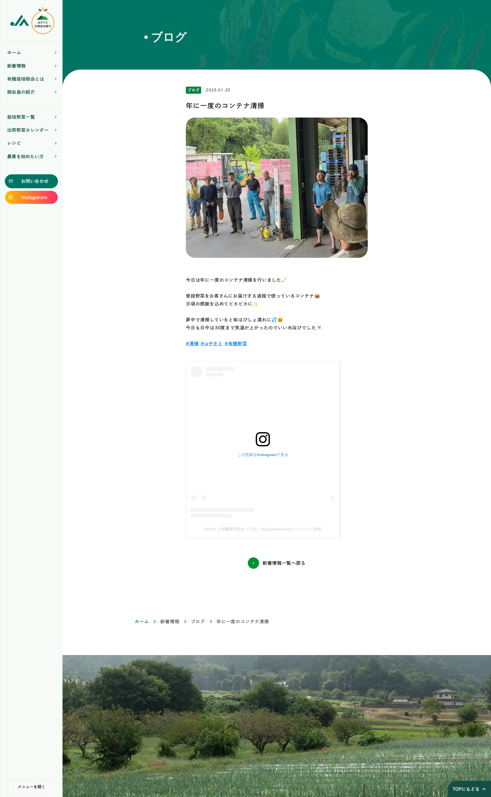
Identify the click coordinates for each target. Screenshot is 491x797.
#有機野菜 (236, 343)
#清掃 (192, 343)
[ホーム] (31, 20)
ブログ (198, 621)
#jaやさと (212, 343)
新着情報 (169, 621)
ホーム (142, 621)
